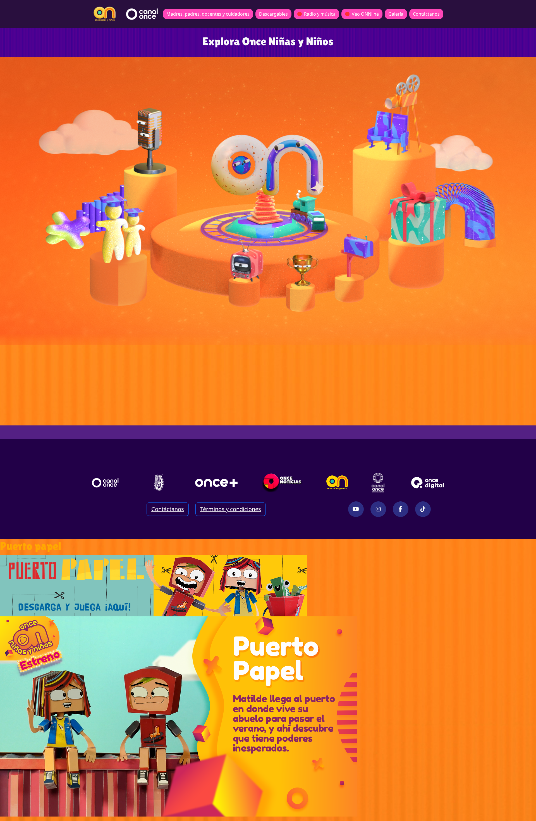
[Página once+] (216, 483)
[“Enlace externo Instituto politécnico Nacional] (159, 482)
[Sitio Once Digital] (428, 482)
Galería (395, 14)
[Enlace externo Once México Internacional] (378, 482)
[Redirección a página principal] (104, 14)
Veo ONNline (365, 14)
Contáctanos (426, 14)
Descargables (273, 14)
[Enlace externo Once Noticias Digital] (282, 482)
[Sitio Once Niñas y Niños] (337, 482)
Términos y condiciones (230, 509)
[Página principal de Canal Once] (105, 482)
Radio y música (320, 14)
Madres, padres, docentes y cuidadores (208, 14)
